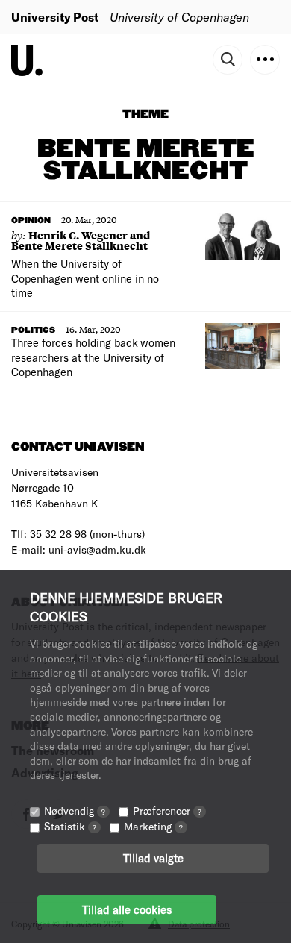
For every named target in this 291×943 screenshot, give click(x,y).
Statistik (70, 826)
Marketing (153, 826)
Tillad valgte (153, 858)
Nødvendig (74, 810)
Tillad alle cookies (127, 909)
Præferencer (167, 810)
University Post (54, 17)
